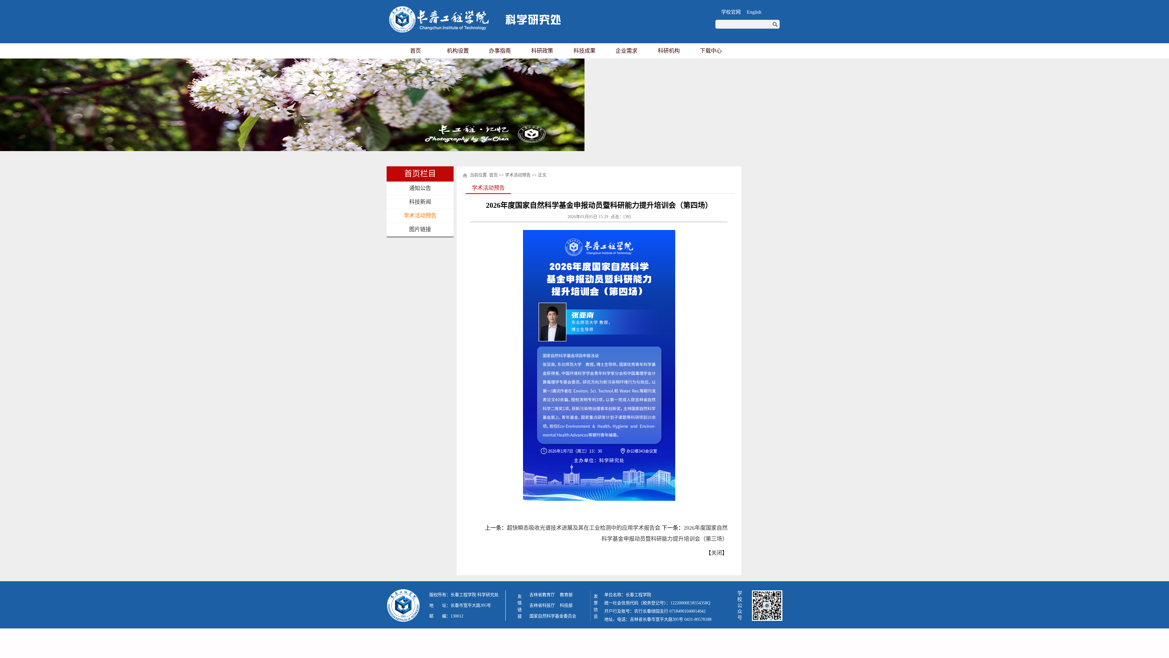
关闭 (716, 553)
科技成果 (584, 51)
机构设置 (458, 51)
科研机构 (669, 51)
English (754, 12)
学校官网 (731, 12)
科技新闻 (420, 202)
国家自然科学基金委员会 (552, 616)
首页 (415, 51)
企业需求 (626, 51)
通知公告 (420, 188)
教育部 (566, 595)
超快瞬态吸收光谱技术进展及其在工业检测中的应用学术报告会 (583, 528)
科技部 (566, 605)
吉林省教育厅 (542, 595)
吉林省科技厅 (542, 605)
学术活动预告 (420, 216)
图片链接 (420, 229)
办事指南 (500, 51)
